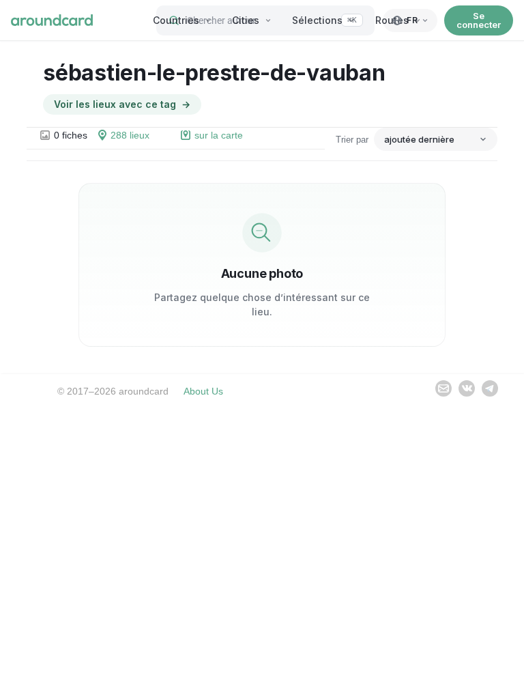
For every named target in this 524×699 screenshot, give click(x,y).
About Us (203, 391)
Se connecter (478, 20)
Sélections (317, 20)
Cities (245, 20)
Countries (176, 20)
